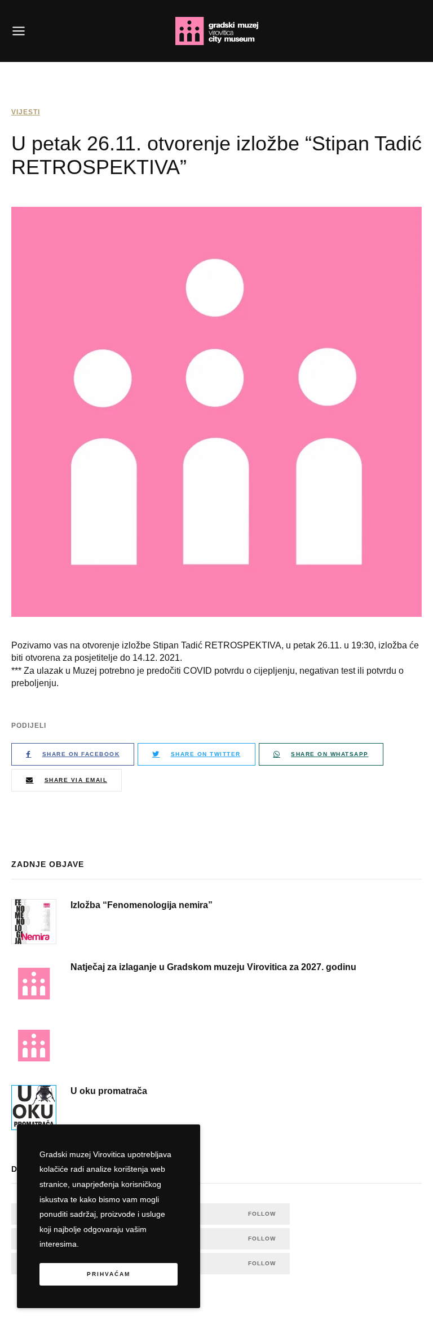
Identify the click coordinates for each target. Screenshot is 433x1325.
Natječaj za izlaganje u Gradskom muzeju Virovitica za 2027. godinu (213, 967)
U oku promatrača (108, 1091)
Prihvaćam (108, 1274)
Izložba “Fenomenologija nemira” (141, 905)
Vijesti (25, 112)
